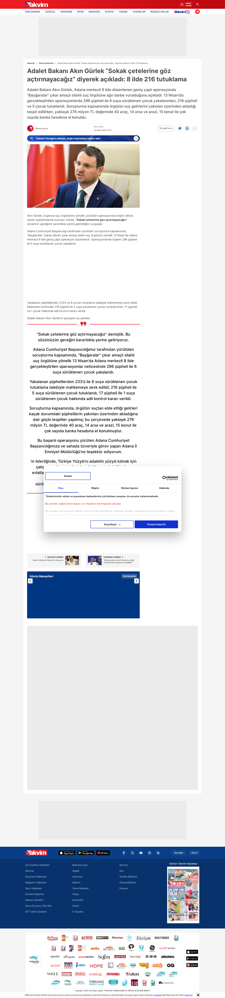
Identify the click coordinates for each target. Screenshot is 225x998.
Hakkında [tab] (164, 488)
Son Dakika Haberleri (37, 864)
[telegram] (179, 128)
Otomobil (77, 899)
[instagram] (149, 852)
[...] (195, 128)
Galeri (75, 905)
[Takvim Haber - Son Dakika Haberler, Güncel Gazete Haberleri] (36, 4)
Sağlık (75, 870)
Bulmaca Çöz (80, 864)
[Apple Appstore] (66, 852)
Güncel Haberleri (46, 63)
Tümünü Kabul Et (156, 524)
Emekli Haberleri (34, 894)
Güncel (29, 870)
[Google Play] (85, 852)
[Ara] (197, 4)
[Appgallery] (103, 852)
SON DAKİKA (32, 11)
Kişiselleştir (110, 524)
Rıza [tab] (60, 488)
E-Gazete (77, 911)
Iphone (124, 864)
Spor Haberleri (33, 888)
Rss (122, 870)
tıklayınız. (189, 995)
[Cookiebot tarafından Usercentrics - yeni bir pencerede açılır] (164, 478)
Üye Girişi (178, 853)
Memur (76, 882)
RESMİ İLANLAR (159, 11)
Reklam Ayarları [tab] (129, 488)
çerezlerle (157, 995)
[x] (132, 852)
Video (75, 894)
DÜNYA (109, 11)
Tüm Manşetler (129, 576)
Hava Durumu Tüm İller (38, 905)
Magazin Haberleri (35, 882)
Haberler (31, 63)
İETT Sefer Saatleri (36, 911)
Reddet (68, 476)
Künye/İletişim (128, 882)
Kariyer (124, 888)
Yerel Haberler (80, 888)
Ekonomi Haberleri (36, 876)
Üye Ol (194, 853)
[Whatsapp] (187, 128)
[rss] (158, 852)
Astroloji (77, 876)
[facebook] (123, 852)
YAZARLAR (139, 11)
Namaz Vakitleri (34, 899)
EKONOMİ (66, 11)
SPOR (80, 11)
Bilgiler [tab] (95, 488)
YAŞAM (123, 11)
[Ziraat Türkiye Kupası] (197, 11)
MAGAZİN (94, 11)
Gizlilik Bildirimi (128, 876)
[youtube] (141, 852)
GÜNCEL (50, 11)
